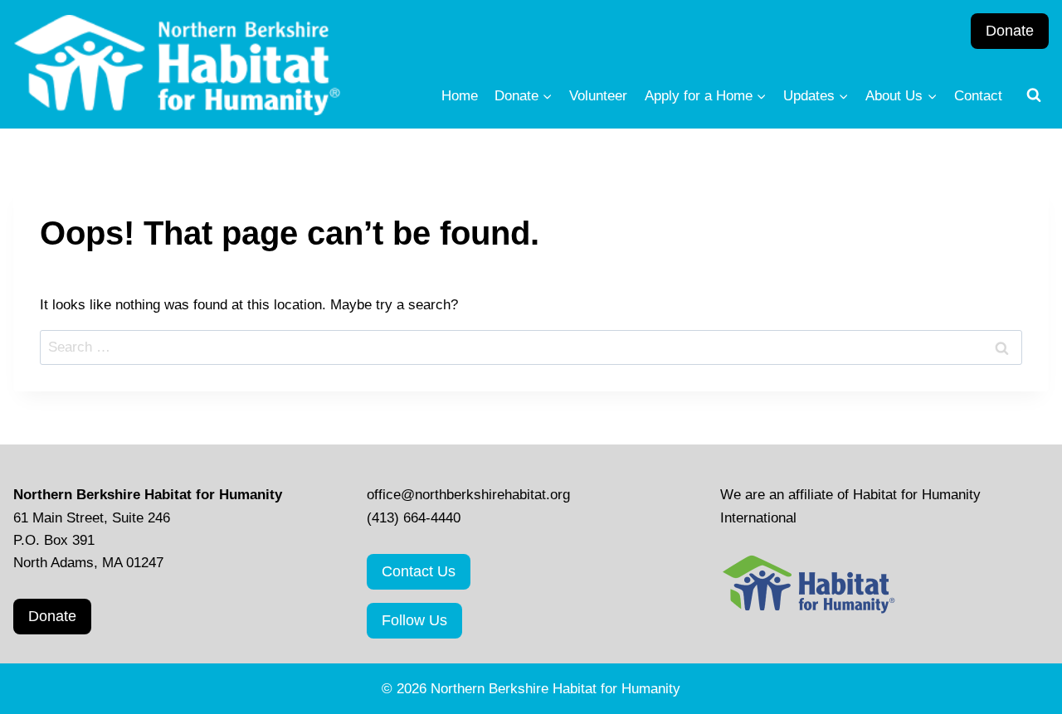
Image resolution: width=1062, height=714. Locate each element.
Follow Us (414, 620)
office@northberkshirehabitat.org (468, 495)
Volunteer (598, 96)
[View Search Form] (1034, 95)
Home (459, 96)
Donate (1010, 30)
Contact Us (418, 571)
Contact (978, 96)
